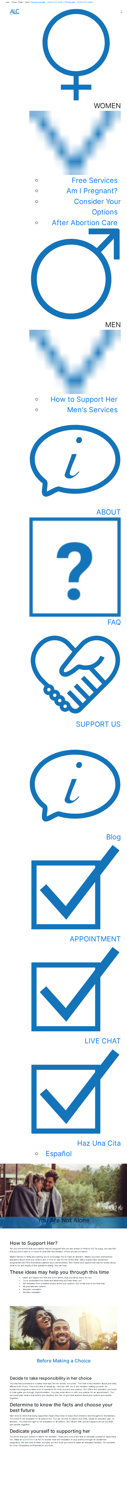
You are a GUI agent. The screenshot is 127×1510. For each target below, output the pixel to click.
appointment (29, 1439)
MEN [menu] (85, 367)
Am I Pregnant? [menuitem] (92, 190)
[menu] (75, 1102)
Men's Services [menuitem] (92, 409)
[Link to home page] (63, 1491)
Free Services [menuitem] (95, 180)
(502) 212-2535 (55, 2)
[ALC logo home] (15, 11)
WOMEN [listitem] (86, 164)
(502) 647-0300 (85, 2)
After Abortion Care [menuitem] (85, 222)
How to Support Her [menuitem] (84, 399)
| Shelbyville (69, 2)
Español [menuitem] (59, 1153)
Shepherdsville (38, 2)
